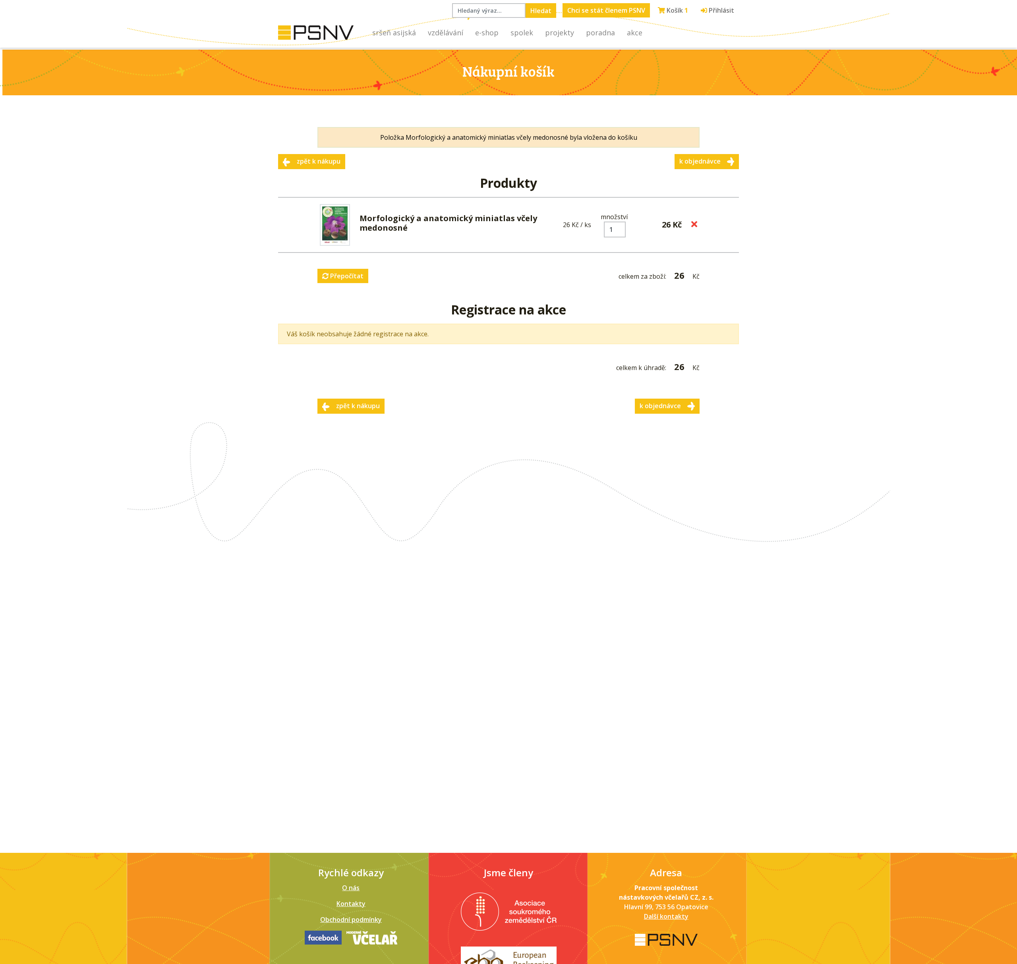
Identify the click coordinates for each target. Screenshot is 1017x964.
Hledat (540, 10)
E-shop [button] (487, 32)
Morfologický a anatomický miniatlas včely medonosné (448, 223)
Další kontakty (666, 916)
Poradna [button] (600, 32)
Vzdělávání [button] (445, 32)
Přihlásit (720, 10)
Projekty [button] (559, 32)
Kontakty (350, 903)
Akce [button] (634, 32)
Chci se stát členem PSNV (606, 10)
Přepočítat (346, 276)
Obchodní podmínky (351, 919)
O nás (351, 887)
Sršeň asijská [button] (394, 32)
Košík (676, 10)
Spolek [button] (521, 32)
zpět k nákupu (318, 161)
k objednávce (700, 161)
